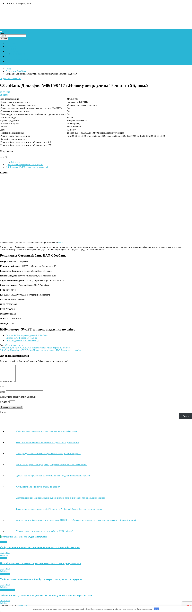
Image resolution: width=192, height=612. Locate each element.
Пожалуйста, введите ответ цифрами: (18, 397)
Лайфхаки (5, 574)
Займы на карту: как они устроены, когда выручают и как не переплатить (46, 595)
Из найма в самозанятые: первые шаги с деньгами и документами (40, 563)
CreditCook (8, 9)
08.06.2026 (5, 600)
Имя (2, 386)
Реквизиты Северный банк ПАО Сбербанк (25, 164)
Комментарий (7, 381)
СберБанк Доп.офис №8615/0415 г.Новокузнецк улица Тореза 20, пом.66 (35, 347)
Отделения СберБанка (10, 78)
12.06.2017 (5, 92)
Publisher (4, 555)
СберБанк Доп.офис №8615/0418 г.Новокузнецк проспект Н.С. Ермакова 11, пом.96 (40, 350)
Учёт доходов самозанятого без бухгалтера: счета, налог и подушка (41, 579)
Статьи (3, 542)
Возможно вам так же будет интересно (24, 536)
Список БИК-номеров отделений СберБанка (27, 335)
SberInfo (4, 95)
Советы (3, 558)
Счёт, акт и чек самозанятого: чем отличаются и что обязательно (40, 547)
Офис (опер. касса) (14, 345)
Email (2, 392)
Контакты (10, 56)
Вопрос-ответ (12, 51)
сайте (60, 242)
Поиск (3, 412)
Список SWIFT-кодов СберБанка (21, 338)
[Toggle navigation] (1, 31)
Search (3, 33)
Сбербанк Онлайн (14, 64)
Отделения (11, 49)
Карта (17, 162)
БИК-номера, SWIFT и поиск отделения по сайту (29, 167)
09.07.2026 (5, 553)
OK (156, 609)
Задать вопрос (18, 54)
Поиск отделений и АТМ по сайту (22, 340)
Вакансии (10, 61)
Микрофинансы (7, 590)
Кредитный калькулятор (17, 59)
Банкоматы (11, 46)
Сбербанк (10, 44)
